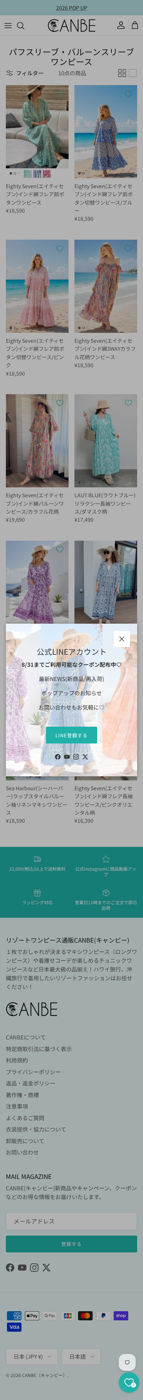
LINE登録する (71, 735)
